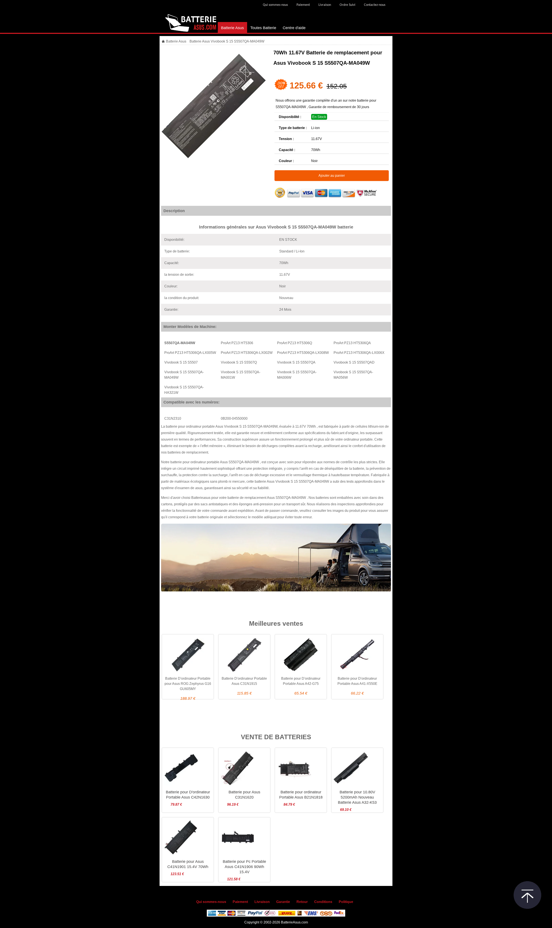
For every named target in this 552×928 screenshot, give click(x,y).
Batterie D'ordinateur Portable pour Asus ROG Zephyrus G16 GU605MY (188, 684)
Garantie (283, 902)
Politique (346, 902)
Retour (302, 902)
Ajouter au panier (331, 175)
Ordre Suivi (347, 5)
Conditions (323, 902)
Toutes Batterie (263, 28)
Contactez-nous (374, 5)
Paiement (303, 5)
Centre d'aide (294, 28)
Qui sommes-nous (275, 5)
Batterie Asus (232, 28)
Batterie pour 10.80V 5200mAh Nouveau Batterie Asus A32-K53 (357, 797)
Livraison (324, 5)
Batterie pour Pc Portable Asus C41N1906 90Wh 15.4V (244, 866)
